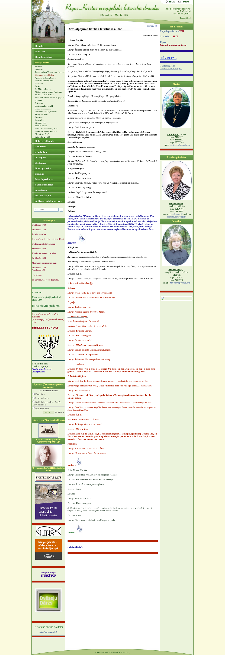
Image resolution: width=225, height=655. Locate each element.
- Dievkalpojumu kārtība (44, 75)
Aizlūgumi (40, 157)
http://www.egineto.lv (48, 632)
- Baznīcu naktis (40, 126)
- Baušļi (37, 86)
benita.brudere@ (176, 214)
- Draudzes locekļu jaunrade (45, 112)
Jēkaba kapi (41, 152)
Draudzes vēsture (43, 57)
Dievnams (40, 51)
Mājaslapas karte (44, 179)
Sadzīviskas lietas (44, 184)
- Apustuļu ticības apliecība (45, 78)
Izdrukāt (151, 26)
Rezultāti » (59, 412)
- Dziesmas (38, 103)
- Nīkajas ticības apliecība (44, 81)
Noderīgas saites (43, 168)
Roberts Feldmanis (44, 141)
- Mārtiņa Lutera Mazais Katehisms (48, 92)
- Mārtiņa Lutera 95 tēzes (44, 95)
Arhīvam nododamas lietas (48, 201)
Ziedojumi (40, 163)
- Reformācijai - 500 (42, 137)
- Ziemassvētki (40, 123)
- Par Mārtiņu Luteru (42, 89)
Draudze (39, 46)
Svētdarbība (41, 146)
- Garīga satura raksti (42, 109)
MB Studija (123, 652)
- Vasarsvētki (39, 120)
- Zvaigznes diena (41, 114)
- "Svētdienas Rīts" (41, 134)
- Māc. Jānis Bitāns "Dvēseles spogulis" (49, 97)
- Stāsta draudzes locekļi (43, 106)
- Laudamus (38, 83)
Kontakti (39, 173)
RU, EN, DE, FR (43, 195)
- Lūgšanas (38, 69)
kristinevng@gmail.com (180, 283)
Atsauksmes (41, 190)
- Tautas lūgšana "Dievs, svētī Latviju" (49, 72)
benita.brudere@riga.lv (176, 217)
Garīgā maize (42, 62)
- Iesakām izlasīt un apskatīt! (45, 131)
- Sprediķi (38, 100)
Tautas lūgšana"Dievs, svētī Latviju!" (171, 67)
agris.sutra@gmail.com (180, 145)
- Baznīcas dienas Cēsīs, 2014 (45, 128)
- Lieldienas (38, 117)
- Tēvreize (38, 66)
